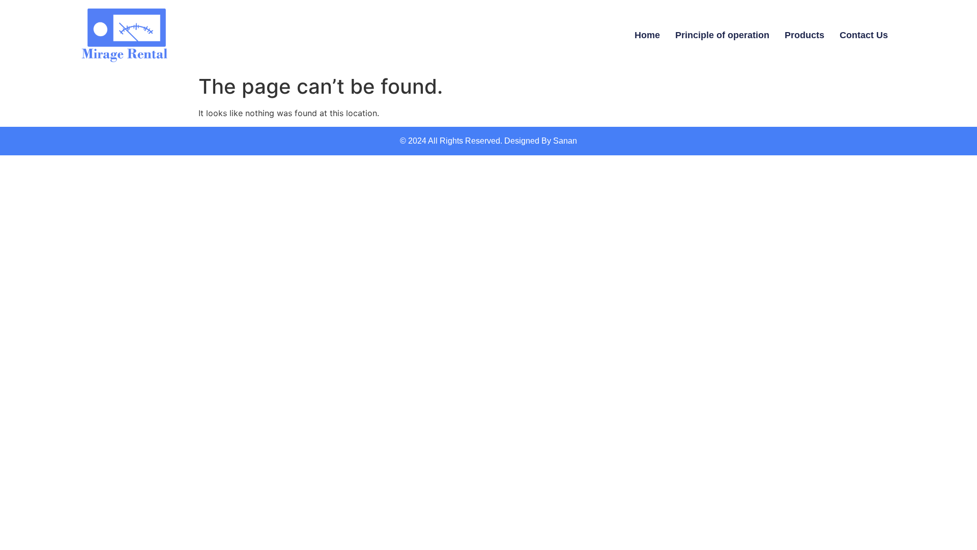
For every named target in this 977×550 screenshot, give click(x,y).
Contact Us (864, 35)
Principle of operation (722, 35)
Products (804, 35)
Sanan (565, 140)
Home (647, 35)
